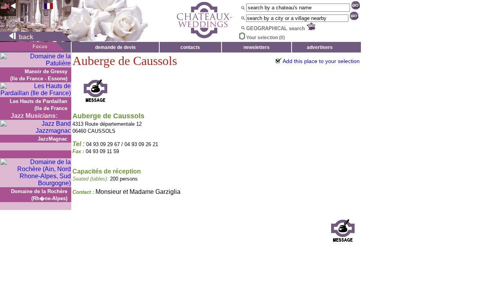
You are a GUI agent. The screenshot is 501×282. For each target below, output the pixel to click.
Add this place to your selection (321, 61)
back (25, 37)
